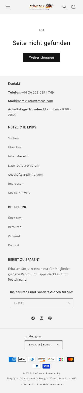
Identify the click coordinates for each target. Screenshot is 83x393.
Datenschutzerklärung (24, 165)
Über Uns (15, 147)
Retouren (15, 227)
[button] (8, 6)
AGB (74, 378)
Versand (14, 236)
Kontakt (13, 245)
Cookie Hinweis (19, 192)
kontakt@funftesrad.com (34, 101)
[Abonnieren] (68, 303)
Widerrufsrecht (58, 378)
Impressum (16, 183)
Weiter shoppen (41, 57)
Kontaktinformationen (50, 384)
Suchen (13, 138)
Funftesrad (38, 373)
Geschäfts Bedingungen (25, 174)
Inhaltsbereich (18, 156)
